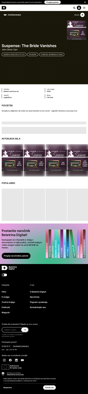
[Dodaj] (82, 15)
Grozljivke (32, 54)
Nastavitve (7, 387)
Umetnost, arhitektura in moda (51, 54)
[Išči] (74, 7)
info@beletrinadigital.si (21, 346)
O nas (32, 285)
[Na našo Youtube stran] (22, 360)
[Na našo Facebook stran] (10, 360)
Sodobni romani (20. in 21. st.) (14, 54)
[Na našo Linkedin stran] (16, 360)
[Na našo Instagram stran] (4, 360)
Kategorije (5, 285)
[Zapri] (24, 330)
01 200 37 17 (6, 346)
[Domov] (4, 7)
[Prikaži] (84, 8)
